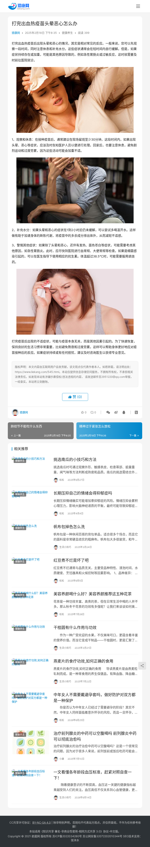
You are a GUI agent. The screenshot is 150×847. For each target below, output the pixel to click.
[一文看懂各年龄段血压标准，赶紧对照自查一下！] (31, 781)
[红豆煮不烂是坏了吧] (31, 569)
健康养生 (67, 32)
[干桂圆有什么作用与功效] (31, 636)
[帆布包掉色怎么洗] (31, 536)
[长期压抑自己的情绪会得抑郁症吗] (31, 502)
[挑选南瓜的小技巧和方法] (31, 468)
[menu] (138, 6)
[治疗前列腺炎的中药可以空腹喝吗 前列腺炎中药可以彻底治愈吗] (31, 742)
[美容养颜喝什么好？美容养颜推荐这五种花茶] (31, 603)
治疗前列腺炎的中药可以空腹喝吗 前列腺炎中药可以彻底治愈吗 (95, 736)
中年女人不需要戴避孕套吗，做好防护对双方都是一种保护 (95, 697)
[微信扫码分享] (108, 412)
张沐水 (75, 840)
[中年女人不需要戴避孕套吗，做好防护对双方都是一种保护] (31, 704)
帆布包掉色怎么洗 (69, 526)
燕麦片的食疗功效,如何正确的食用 (83, 661)
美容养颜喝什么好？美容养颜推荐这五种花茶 (93, 594)
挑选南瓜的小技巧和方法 (75, 459)
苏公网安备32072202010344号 (102, 836)
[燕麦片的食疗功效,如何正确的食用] (31, 670)
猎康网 (16, 32)
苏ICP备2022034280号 (67, 836)
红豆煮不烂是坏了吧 (71, 560)
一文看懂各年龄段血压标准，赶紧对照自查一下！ (93, 775)
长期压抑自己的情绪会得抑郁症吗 (83, 493)
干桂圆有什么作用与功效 (75, 627)
